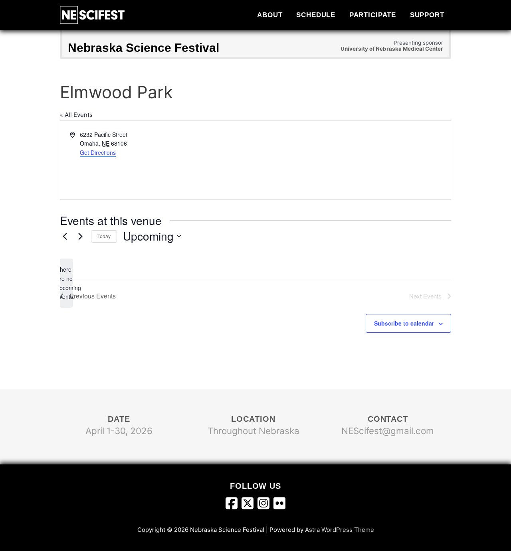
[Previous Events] (64, 236)
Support (427, 15)
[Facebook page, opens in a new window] (234, 505)
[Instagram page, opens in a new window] (265, 505)
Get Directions (98, 152)
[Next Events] (80, 236)
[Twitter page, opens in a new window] (249, 505)
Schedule (315, 15)
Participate (372, 15)
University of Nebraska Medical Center (392, 48)
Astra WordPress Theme (339, 529)
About (269, 15)
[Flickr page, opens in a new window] (279, 505)
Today (104, 236)
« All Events (76, 114)
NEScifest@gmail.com (387, 430)
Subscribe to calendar (404, 323)
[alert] (66, 283)
